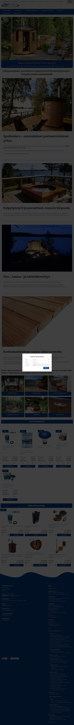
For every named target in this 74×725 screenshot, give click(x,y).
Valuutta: (27, 364)
